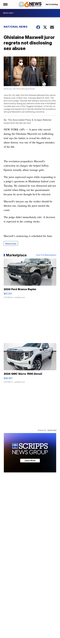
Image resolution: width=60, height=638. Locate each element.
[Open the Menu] (5, 4)
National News (16, 26)
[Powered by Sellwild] (51, 430)
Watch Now (51, 4)
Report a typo (10, 243)
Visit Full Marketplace (46, 255)
